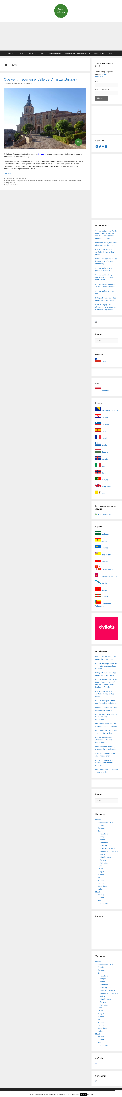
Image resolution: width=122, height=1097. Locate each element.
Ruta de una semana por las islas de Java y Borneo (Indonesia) (106, 261)
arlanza (8, 180)
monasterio (72, 180)
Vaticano (101, 889)
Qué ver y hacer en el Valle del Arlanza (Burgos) (40, 79)
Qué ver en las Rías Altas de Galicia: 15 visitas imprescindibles (106, 716)
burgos (19, 180)
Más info (90, 1094)
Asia (99, 901)
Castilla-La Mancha (107, 848)
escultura (55, 180)
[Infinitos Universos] (61, 11)
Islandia (101, 874)
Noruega (101, 880)
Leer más (7, 173)
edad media (47, 180)
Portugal (101, 883)
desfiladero (39, 180)
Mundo (10, 53)
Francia (100, 866)
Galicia (102, 854)
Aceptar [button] (83, 1094)
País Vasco (104, 863)
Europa (21, 53)
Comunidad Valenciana (109, 851)
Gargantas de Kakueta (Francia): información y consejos (104, 762)
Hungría (101, 872)
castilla (24, 180)
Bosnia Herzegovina (105, 822)
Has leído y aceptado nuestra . (104, 74)
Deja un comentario (12, 185)
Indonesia (104, 903)
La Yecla (61, 180)
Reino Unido (102, 886)
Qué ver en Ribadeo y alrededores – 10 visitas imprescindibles (104, 277)
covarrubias (31, 180)
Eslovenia (101, 828)
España (31, 53)
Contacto (111, 53)
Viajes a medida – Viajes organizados (77, 53)
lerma (66, 180)
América (101, 895)
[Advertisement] (61, 36)
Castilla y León (10, 178)
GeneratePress (35, 1091)
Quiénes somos (99, 53)
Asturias (103, 840)
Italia (99, 877)
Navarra (42, 53)
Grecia (100, 869)
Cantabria (104, 843)
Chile (102, 898)
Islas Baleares (105, 857)
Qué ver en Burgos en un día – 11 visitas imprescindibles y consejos (106, 666)
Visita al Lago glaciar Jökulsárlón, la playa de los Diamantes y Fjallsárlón (105, 307)
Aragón (103, 837)
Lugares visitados (55, 53)
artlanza (13, 180)
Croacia (101, 825)
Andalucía (104, 834)
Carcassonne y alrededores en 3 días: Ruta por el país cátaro (105, 252)
